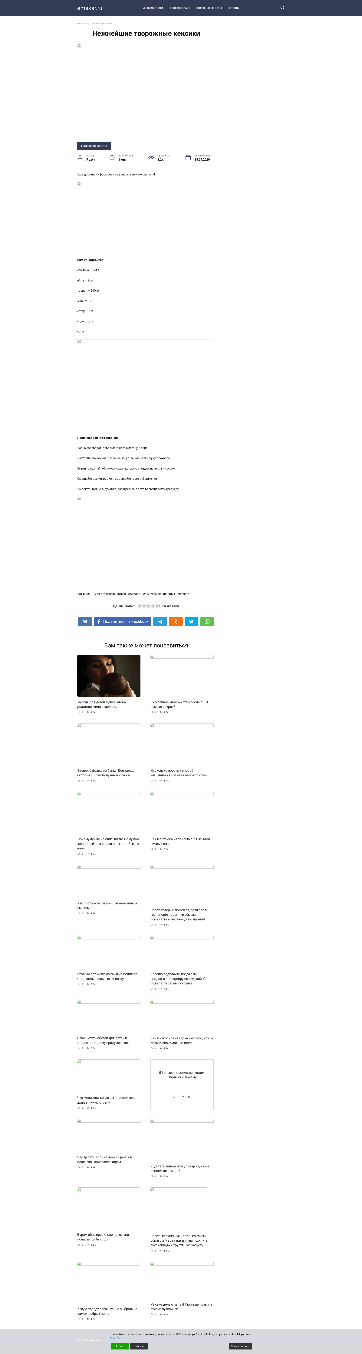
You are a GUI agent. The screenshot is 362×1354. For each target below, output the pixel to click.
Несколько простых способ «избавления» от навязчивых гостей (178, 773)
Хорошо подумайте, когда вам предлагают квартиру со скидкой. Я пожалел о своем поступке (177, 978)
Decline (139, 1346)
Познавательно (179, 8)
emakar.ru (89, 8)
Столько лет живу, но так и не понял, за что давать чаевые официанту (107, 976)
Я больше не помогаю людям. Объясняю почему (182, 1075)
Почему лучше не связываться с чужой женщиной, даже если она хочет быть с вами (108, 843)
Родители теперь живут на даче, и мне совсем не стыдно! (179, 1168)
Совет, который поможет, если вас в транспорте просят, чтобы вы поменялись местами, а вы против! (178, 914)
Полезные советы (209, 8)
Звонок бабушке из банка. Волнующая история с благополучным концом (106, 773)
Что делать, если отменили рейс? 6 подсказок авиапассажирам (104, 1159)
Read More (116, 1338)
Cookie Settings (240, 1346)
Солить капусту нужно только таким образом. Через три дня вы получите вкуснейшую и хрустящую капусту (179, 1240)
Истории (233, 8)
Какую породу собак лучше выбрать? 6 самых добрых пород (107, 1311)
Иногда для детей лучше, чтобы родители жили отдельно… (102, 704)
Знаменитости (153, 8)
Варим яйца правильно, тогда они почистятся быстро (103, 1237)
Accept (120, 1346)
